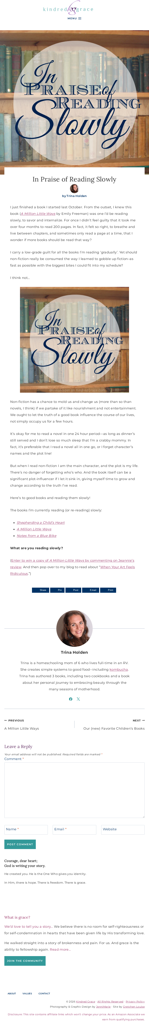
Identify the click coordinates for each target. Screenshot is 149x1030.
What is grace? (17, 917)
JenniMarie (103, 1006)
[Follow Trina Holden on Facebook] (70, 699)
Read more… (60, 950)
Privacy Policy (135, 1001)
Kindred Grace (85, 1001)
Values (27, 993)
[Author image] (74, 188)
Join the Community (25, 960)
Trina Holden (77, 196)
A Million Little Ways (21, 725)
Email (60, 829)
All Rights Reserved (110, 1001)
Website (110, 829)
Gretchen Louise (134, 1006)
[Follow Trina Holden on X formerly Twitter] (78, 699)
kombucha (119, 670)
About (12, 993)
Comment (14, 759)
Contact (44, 993)
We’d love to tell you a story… (28, 927)
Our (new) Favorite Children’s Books (114, 725)
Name (12, 829)
